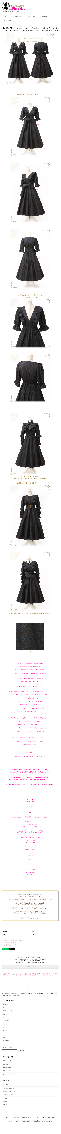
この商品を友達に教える (10, 942)
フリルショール (7, 1074)
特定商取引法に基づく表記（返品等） (13, 940)
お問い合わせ (43, 16)
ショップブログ (31, 16)
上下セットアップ (7, 1010)
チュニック (5, 1007)
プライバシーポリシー (41, 1117)
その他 (4, 1037)
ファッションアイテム (8, 1024)
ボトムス (5, 1014)
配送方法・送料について (9, 1091)
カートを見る (7, 20)
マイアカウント (7, 1098)
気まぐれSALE (6, 1040)
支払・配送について (18, 16)
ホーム (6, 16)
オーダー (5, 1027)
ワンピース (5, 1004)
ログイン (5, 1104)
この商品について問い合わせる (12, 944)
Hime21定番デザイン (8, 1067)
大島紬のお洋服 (7, 1061)
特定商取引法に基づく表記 (28, 1117)
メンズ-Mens (6, 1020)
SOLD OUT (30, 967)
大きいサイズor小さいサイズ (10, 1070)
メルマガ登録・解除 (8, 1094)
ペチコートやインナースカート (11, 1034)
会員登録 (5, 1101)
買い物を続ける (8, 945)
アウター (5, 1017)
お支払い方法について (8, 1088)
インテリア (5, 1030)
